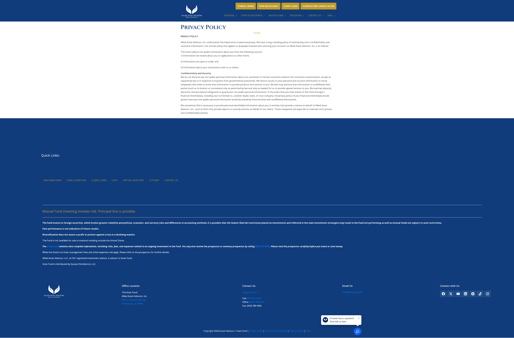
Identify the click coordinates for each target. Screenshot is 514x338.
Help (308, 330)
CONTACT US (314, 15)
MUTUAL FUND (276, 15)
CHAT (115, 180)
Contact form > (250, 292)
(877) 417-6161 (262, 246)
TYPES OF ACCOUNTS (251, 15)
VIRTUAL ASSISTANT (133, 180)
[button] (235, 15)
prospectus (52, 246)
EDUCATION (296, 15)
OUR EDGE (229, 15)
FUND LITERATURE (76, 180)
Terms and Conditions (276, 330)
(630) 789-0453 (256, 302)
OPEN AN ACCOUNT (268, 6)
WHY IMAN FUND (52, 180)
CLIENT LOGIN (291, 6)
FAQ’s (330, 15)
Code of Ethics (296, 330)
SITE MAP (154, 180)
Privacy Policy (256, 330)
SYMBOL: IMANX (246, 6)
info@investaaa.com (352, 292)
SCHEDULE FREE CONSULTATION (318, 6)
